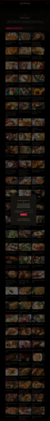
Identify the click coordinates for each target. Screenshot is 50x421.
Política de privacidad (27, 220)
